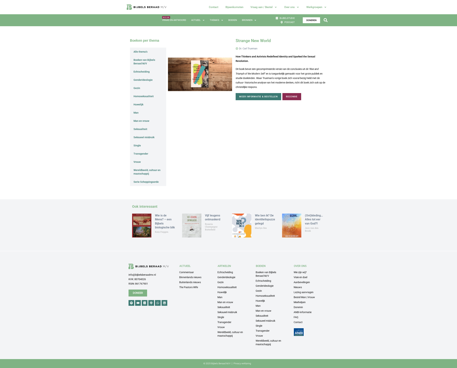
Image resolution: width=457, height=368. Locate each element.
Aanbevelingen (302, 282)
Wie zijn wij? (300, 272)
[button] (325, 20)
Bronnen (247, 20)
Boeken (232, 20)
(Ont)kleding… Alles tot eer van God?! (314, 219)
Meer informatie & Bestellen (258, 96)
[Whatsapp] (158, 303)
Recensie (292, 96)
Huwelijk (138, 104)
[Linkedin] (164, 303)
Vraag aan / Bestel (261, 7)
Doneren (298, 307)
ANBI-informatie (303, 312)
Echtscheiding (142, 71)
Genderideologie (143, 79)
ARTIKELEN (224, 266)
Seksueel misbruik (144, 137)
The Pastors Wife (188, 287)
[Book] (144, 303)
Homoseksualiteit (144, 96)
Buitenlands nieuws (190, 282)
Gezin (137, 88)
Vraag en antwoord (174, 20)
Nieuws (298, 287)
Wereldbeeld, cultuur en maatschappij (147, 172)
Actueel (196, 20)
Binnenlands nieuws (190, 277)
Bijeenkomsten (234, 7)
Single (137, 145)
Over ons (289, 7)
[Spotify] (131, 303)
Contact (213, 7)
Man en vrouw (141, 120)
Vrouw (137, 161)
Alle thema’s (140, 51)
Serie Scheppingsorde (146, 181)
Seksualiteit (140, 129)
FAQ (296, 317)
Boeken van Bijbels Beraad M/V (144, 61)
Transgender (141, 153)
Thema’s (214, 20)
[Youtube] (138, 303)
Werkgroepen (314, 7)
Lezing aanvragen (303, 292)
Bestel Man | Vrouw (304, 297)
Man (136, 112)
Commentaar (186, 272)
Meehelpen (300, 302)
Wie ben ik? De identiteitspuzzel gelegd (265, 219)
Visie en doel (300, 277)
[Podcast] (151, 303)
